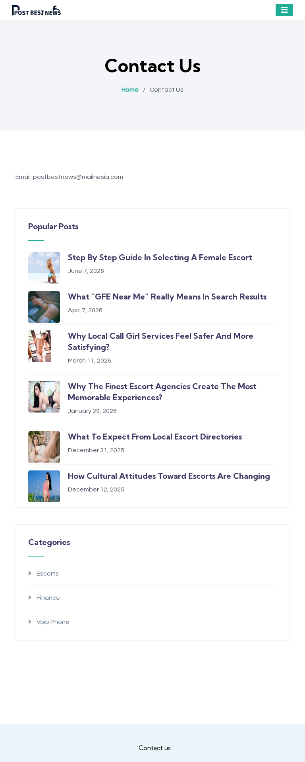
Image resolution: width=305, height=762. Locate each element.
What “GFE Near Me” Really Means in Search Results (167, 296)
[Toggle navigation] (284, 10)
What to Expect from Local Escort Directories (155, 436)
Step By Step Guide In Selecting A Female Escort (160, 257)
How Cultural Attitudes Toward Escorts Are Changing (169, 476)
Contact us (155, 748)
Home (130, 89)
